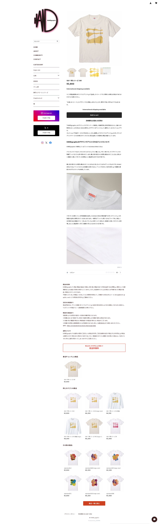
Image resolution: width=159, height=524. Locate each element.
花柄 (34, 75)
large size (36, 70)
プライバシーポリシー (69, 514)
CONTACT (37, 59)
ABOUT (36, 51)
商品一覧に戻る (94, 503)
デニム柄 (36, 87)
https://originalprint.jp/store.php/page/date (81, 325)
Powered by (92, 520)
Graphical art (37, 98)
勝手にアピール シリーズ (40, 92)
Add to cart (94, 115)
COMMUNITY (38, 55)
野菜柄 (35, 81)
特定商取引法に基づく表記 (85, 514)
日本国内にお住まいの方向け (94, 120)
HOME (35, 47)
